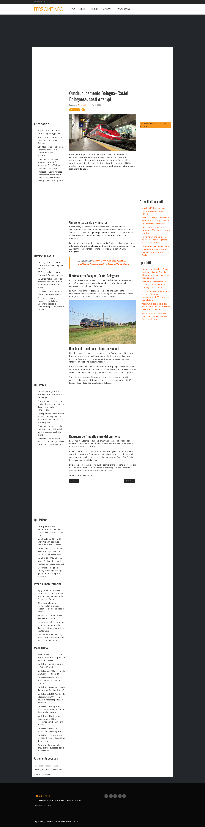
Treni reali (82, 105)
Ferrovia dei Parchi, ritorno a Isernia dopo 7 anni (51, 617)
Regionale (55, 765)
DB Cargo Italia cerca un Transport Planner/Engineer (51, 273)
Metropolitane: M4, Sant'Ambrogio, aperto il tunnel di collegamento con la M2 (50, 530)
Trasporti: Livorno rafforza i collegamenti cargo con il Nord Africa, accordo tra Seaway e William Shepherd (50, 176)
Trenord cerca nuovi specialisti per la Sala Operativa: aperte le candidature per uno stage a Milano (51, 304)
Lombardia (48, 765)
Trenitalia (41, 765)
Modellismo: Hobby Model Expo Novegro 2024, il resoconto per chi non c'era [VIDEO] (50, 720)
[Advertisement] (154, 9)
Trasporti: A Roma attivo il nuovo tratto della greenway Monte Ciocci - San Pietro (51, 441)
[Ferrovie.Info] (49, 9)
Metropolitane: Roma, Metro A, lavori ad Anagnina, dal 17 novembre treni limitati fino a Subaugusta (51, 418)
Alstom (47, 770)
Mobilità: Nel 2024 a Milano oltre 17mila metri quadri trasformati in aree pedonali (51, 561)
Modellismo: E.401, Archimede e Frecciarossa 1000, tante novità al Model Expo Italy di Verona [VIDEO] (51, 698)
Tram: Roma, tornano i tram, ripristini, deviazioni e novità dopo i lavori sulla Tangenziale (51, 405)
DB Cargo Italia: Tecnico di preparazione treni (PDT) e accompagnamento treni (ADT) (50, 283)
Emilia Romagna (46, 774)
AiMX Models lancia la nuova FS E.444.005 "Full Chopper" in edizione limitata (51, 657)
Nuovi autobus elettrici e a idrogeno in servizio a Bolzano (50, 140)
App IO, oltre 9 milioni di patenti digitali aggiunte (49, 132)
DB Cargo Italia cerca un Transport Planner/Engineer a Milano (51, 265)
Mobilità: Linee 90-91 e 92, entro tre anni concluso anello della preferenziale (49, 542)
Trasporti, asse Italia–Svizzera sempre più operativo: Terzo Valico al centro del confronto (49, 163)
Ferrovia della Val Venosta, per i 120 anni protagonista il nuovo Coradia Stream (51, 637)
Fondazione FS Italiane (57, 770)
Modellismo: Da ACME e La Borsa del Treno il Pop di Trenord (50, 680)
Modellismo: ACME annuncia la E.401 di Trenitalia (50, 665)
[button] (83, 9)
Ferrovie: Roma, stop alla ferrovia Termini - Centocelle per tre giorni (51, 394)
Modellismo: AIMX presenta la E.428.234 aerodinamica (51, 672)
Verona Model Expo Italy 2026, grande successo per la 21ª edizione (51, 748)
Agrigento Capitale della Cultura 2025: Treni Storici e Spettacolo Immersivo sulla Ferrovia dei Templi (50, 594)
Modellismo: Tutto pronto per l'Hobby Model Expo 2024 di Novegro (51, 738)
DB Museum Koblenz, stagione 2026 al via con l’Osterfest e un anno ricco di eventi (51, 607)
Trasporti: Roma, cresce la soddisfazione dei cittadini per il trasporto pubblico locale (50, 430)
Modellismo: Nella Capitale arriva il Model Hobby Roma (50, 730)
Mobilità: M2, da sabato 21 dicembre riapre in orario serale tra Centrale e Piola (50, 551)
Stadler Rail (37, 774)
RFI (35, 765)
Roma (42, 770)
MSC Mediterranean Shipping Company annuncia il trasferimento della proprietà (51, 151)
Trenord (37, 770)
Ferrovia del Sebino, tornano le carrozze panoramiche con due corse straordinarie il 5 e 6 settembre (51, 626)
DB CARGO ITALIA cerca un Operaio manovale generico (50, 292)
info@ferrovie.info (40, 2)
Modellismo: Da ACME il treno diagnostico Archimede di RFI (51, 688)
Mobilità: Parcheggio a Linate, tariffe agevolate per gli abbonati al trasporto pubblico (50, 572)
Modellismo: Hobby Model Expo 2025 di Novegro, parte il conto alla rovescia (51, 709)
